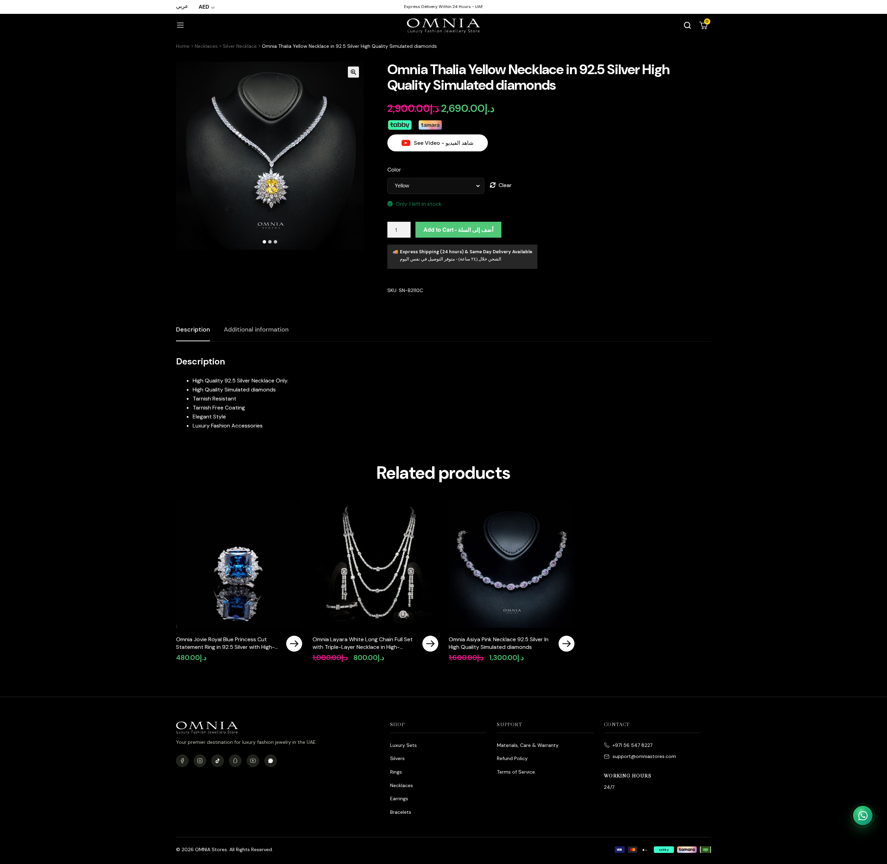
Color (394, 169)
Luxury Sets (403, 745)
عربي (182, 6)
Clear (505, 185)
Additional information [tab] (256, 329)
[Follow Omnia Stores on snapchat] (235, 761)
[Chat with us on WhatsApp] (862, 815)
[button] (353, 72)
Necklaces (206, 46)
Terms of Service (516, 772)
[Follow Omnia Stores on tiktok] (217, 761)
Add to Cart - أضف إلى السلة (458, 229)
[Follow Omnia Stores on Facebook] (182, 761)
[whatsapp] (270, 761)
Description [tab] (193, 329)
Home (183, 46)
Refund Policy (512, 758)
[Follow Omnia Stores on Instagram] (200, 761)
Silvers (397, 758)
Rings (396, 772)
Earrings (399, 798)
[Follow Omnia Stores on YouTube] (253, 761)
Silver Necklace (240, 46)
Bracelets (400, 812)
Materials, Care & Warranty (528, 745)
